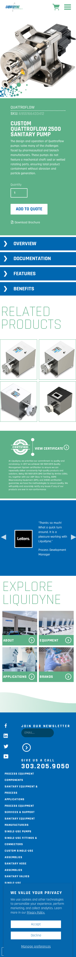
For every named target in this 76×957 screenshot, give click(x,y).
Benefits (24, 288)
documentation (32, 258)
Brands (46, 676)
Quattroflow (22, 107)
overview (25, 243)
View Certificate (49, 448)
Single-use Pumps (18, 831)
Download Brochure (27, 222)
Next (73, 538)
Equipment (49, 640)
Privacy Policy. (36, 912)
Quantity (16, 185)
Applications (15, 676)
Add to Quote (29, 209)
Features (25, 273)
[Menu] (67, 8)
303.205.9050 (45, 766)
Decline (36, 935)
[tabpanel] (38, 57)
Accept (36, 924)
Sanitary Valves (17, 876)
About (8, 640)
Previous (3, 538)
